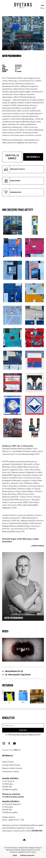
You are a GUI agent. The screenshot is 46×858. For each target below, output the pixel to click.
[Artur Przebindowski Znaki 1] (34, 406)
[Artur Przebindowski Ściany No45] (12, 248)
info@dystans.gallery (10, 789)
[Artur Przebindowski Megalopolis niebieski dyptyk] (12, 428)
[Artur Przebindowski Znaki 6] (34, 361)
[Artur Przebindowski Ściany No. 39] (12, 226)
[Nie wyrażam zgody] (43, 852)
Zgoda (15, 855)
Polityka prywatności (27, 855)
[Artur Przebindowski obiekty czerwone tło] (34, 428)
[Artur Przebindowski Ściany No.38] (34, 271)
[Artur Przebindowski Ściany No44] (34, 248)
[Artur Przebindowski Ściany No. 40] (34, 293)
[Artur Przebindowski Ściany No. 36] (12, 316)
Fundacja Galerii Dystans (11, 765)
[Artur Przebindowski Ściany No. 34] (12, 338)
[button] (9, 696)
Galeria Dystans (8, 762)
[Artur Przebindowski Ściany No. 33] (34, 316)
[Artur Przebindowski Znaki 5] (34, 383)
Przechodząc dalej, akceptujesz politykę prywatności (24, 734)
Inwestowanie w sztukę (10, 771)
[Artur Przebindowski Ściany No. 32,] (12, 361)
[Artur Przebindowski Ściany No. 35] (34, 338)
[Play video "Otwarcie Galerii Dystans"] (23, 650)
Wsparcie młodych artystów (12, 768)
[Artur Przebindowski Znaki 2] (12, 406)
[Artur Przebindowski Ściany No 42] (12, 271)
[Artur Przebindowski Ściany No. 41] (12, 293)
